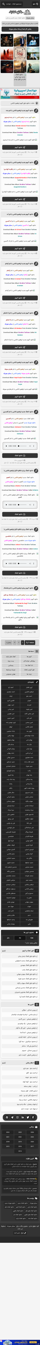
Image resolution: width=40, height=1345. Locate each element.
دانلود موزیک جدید (10, 1203)
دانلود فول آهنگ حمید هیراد (27, 979)
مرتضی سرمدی (10, 884)
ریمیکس (10, 665)
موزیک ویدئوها (10, 670)
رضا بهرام (29, 775)
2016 (20, 1146)
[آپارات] (7, 1117)
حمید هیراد (29, 766)
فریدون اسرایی (29, 849)
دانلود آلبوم (18, 147)
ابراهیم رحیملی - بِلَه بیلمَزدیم (27, 1023)
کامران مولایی (11, 849)
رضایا (10, 784)
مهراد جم (11, 906)
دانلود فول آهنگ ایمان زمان (27, 956)
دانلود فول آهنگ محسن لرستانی (25, 988)
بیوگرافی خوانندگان (29, 661)
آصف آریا (10, 687)
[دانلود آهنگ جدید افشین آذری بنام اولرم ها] (20, 40)
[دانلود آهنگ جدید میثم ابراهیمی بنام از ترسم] (33, 40)
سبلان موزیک (33, 1203)
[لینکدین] (23, 1117)
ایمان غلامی (29, 727)
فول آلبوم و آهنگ (29, 670)
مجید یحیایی (29, 867)
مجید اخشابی (11, 858)
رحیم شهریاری (11, 771)
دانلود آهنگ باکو (9, 1207)
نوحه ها (29, 674)
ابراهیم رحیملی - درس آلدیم (27, 1019)
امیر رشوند (29, 709)
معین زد (29, 898)
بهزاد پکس (11, 736)
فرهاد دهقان (11, 845)
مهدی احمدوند (10, 898)
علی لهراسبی (11, 828)
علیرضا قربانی (29, 836)
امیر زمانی (11, 709)
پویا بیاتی (29, 749)
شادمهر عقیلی (29, 814)
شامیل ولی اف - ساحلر (29, 1046)
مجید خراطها (29, 863)
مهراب (29, 906)
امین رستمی (29, 722)
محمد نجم (29, 880)
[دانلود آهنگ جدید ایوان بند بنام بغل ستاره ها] (7, 40)
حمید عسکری (11, 762)
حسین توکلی (11, 757)
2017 (32, 1146)
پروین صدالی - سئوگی (29, 1010)
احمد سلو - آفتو (31, 1073)
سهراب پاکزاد (29, 801)
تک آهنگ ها (13, 463)
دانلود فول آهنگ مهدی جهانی (26, 974)
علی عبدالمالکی (29, 828)
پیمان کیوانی (11, 749)
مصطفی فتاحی (10, 893)
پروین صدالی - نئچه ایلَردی (27, 1037)
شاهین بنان (10, 814)
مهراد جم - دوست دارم (28, 1109)
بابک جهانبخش (29, 736)
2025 (20, 1132)
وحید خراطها (11, 920)
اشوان (29, 701)
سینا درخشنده (29, 810)
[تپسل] (1, 90)
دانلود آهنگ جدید (23, 1203)
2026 (32, 1132)
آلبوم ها (14, 152)
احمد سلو (29, 696)
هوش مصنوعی (10, 674)
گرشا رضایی (29, 854)
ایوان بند (29, 731)
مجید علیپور (10, 863)
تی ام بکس (29, 753)
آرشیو (4, 951)
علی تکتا (29, 823)
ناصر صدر (11, 911)
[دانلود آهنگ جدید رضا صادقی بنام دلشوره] (7, 66)
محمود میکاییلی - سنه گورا (27, 1041)
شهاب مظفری (29, 819)
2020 (32, 1142)
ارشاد (10, 696)
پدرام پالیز (11, 744)
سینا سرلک (11, 810)
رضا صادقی (29, 779)
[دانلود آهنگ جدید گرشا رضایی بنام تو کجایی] (33, 66)
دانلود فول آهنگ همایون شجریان (25, 992)
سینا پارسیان (10, 806)
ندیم (29, 915)
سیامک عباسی (29, 806)
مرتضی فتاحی (29, 889)
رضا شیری (11, 775)
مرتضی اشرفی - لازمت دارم (27, 1055)
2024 (7, 1132)
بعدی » (8, 642)
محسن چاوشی (29, 871)
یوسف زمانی (11, 924)
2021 (7, 1137)
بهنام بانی (29, 740)
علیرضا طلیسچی (11, 832)
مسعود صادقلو (10, 889)
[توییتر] (28, 1117)
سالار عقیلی (10, 793)
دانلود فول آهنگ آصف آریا (28, 997)
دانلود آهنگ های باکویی (30, 1215)
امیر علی (29, 718)
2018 (7, 1142)
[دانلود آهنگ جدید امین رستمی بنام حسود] (20, 66)
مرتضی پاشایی (29, 884)
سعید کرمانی (11, 797)
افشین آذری (10, 701)
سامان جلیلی (29, 797)
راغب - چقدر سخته (30, 1086)
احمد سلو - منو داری (29, 1068)
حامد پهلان (10, 753)
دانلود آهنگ (18, 455)
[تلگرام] (12, 1117)
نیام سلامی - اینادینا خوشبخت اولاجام (24, 1014)
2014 (20, 1151)
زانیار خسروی (29, 793)
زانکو (10, 788)
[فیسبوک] (33, 1117)
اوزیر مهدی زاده (11, 722)
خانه (32, 103)
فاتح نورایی (29, 841)
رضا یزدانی (29, 784)
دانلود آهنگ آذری (20, 1207)
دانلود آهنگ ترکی (32, 1207)
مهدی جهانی (29, 902)
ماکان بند (29, 858)
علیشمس (11, 836)
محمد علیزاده (29, 876)
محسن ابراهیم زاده (11, 867)
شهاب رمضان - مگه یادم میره (26, 1104)
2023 (32, 1137)
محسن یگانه (11, 871)
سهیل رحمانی (11, 801)
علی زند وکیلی (11, 823)
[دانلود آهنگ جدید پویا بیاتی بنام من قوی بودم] (20, 79)
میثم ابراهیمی (29, 911)
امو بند (29, 705)
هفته (31, 938)
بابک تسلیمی (11, 731)
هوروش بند (29, 920)
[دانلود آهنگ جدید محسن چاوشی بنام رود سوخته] (20, 53)
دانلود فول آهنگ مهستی (28, 965)
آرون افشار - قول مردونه (28, 1091)
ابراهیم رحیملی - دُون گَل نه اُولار (26, 1028)
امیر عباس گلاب (29, 714)
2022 (20, 1137)
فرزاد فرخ (11, 841)
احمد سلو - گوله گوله (29, 1082)
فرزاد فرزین (29, 845)
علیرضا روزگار (29, 832)
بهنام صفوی (10, 740)
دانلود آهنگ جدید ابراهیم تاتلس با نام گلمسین (18, 412)
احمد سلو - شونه (30, 1077)
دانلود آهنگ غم (18, 1215)
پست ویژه (11, 661)
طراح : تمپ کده (19, 1233)
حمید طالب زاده (29, 762)
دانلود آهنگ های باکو (31, 1211)
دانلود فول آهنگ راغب (29, 970)
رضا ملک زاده (11, 779)
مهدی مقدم (10, 902)
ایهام (10, 727)
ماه (20, 938)
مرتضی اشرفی (11, 880)
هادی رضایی (11, 915)
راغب (29, 771)
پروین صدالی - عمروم (29, 1050)
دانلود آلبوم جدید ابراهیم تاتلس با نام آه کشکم (18, 313)
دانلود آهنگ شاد (32, 1219)
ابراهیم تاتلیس (21, 152)
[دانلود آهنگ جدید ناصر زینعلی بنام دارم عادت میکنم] (33, 53)
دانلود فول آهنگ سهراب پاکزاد (26, 983)
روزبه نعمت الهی (29, 788)
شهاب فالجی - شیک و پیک (27, 1100)
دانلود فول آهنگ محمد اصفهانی (25, 961)
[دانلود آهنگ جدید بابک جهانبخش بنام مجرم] (7, 53)
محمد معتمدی (10, 876)
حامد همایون (29, 757)
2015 (7, 1146)
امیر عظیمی (10, 714)
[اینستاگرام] (17, 1117)
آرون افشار (29, 687)
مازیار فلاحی (11, 854)
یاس (29, 924)
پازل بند (29, 744)
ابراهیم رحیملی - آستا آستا (28, 1032)
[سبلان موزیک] (20, 14)
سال (8, 938)
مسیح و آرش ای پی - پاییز (27, 1095)
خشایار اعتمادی (10, 766)
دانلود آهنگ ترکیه (21, 1219)
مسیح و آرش (29, 893)
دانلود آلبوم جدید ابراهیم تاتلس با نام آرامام (19, 263)
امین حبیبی (10, 718)
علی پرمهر (11, 819)
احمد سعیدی (11, 692)
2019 (20, 1142)
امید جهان (11, 705)
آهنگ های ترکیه (7, 152)
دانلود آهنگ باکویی (18, 1211)
